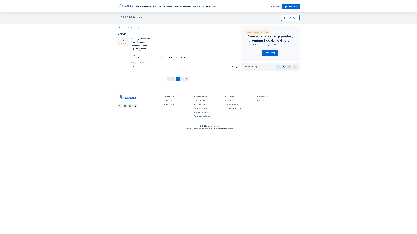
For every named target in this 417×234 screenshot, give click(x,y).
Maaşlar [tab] (140, 28)
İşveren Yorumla (159, 6)
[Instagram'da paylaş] (295, 67)
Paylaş (169, 6)
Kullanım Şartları (223, 128)
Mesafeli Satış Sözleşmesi (202, 112)
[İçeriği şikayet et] (233, 67)
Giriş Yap (276, 6)
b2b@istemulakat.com (232, 104)
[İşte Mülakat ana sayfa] (126, 5)
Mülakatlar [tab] (131, 28)
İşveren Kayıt (168, 100)
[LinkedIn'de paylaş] (289, 67)
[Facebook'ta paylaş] (278, 67)
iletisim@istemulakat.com (233, 108)
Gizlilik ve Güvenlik (200, 104)
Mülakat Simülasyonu (210, 6)
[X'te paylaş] (284, 67)
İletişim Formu (229, 100)
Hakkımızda (260, 100)
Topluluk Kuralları (199, 100)
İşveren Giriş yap (169, 104)
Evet (134, 67)
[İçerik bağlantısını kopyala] (237, 67)
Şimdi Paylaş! (270, 53)
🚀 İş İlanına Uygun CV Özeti (190, 6)
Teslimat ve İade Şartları (202, 116)
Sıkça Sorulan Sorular (201, 108)
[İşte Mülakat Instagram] (130, 106)
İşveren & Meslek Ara (143, 6)
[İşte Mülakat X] (135, 106)
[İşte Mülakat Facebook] (119, 106)
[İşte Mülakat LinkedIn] (125, 106)
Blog (176, 6)
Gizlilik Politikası (213, 128)
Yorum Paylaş (292, 6)
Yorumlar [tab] (122, 28)
